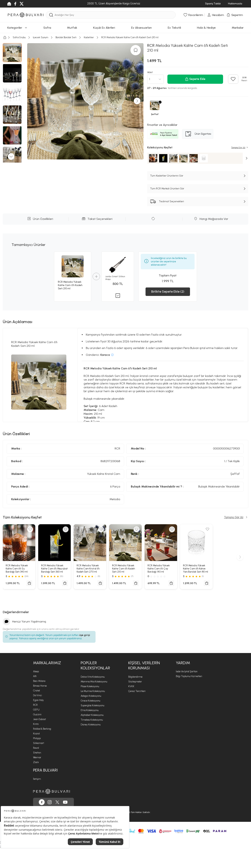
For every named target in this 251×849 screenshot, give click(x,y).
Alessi (36, 671)
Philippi (37, 738)
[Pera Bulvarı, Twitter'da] (57, 802)
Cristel (36, 690)
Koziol (36, 733)
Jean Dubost (39, 719)
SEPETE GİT (125, 77)
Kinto (36, 724)
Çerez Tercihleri (137, 691)
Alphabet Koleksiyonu (92, 715)
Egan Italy (38, 700)
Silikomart (38, 743)
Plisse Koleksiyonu (90, 686)
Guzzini (37, 714)
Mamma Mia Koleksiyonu (94, 681)
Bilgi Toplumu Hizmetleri (189, 676)
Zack (36, 762)
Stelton (37, 752)
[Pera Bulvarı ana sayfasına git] (51, 791)
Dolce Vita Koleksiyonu (93, 676)
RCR (35, 704)
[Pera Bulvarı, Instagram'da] (50, 802)
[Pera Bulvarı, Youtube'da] (65, 802)
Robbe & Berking (42, 728)
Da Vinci (37, 695)
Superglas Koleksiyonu (92, 705)
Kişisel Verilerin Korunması (144, 665)
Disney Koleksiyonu (91, 724)
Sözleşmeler (135, 681)
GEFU (36, 709)
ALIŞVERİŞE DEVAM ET (125, 68)
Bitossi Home (40, 685)
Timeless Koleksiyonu (92, 719)
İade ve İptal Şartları (187, 671)
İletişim (37, 778)
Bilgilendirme (135, 676)
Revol (36, 747)
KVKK (131, 686)
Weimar (37, 757)
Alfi (35, 676)
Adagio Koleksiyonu (91, 695)
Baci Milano (39, 681)
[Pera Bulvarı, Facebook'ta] (42, 802)
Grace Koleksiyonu (90, 700)
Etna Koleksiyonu (89, 710)
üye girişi (84, 635)
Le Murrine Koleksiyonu (93, 691)
